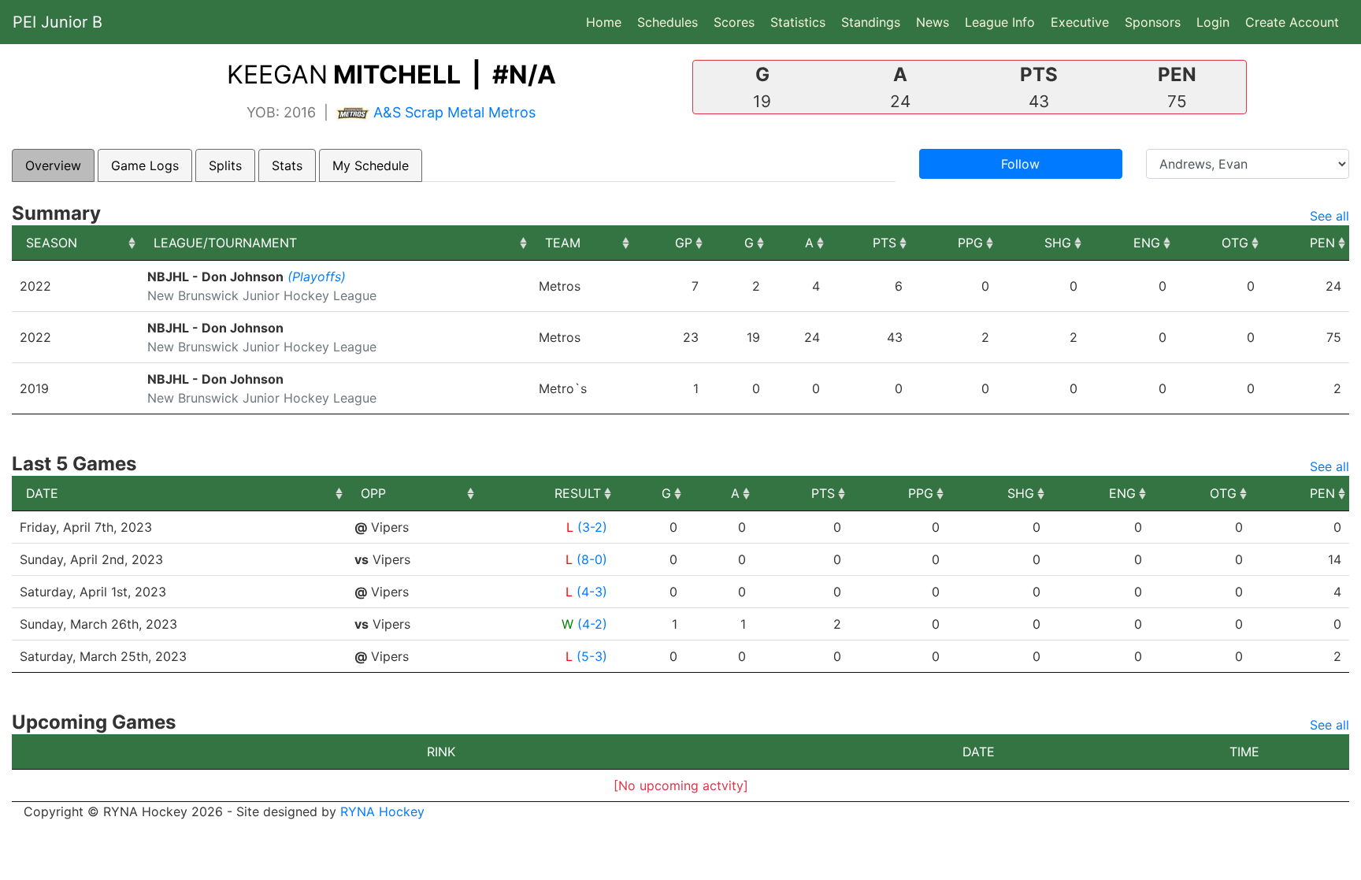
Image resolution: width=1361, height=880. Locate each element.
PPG (970, 243)
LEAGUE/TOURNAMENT (225, 243)
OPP (373, 493)
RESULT (577, 493)
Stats (287, 165)
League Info (1000, 22)
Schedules (667, 22)
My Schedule (370, 165)
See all (1329, 216)
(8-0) (592, 559)
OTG (1235, 243)
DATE (42, 493)
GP (683, 243)
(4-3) (592, 592)
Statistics (801, 21)
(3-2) (592, 527)
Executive (1080, 22)
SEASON (51, 243)
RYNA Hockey (382, 811)
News (932, 22)
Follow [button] (1020, 164)
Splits (225, 165)
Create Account (1292, 22)
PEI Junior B (57, 22)
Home (603, 22)
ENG (1146, 243)
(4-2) (592, 624)
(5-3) (592, 656)
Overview (53, 165)
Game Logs (145, 165)
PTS (884, 243)
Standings (870, 22)
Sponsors (1153, 22)
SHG (1057, 243)
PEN (1322, 243)
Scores (737, 21)
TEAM (562, 243)
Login (1212, 22)
